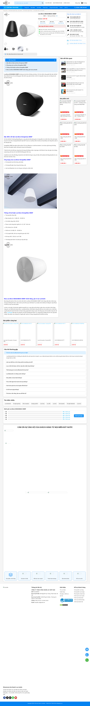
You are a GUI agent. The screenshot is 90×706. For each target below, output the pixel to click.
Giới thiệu (39, 7)
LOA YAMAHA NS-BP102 (77, 340)
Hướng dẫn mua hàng (79, 589)
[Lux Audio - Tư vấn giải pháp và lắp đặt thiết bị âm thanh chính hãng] (7, 3)
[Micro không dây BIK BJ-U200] (80, 128)
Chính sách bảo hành (78, 597)
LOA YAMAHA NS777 (59, 340)
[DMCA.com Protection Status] (64, 604)
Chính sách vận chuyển (79, 595)
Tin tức (61, 7)
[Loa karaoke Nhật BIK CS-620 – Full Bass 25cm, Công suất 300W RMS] (80, 106)
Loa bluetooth (8, 403)
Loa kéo (54, 403)
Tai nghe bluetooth (71, 403)
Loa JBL (48, 403)
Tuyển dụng (62, 591)
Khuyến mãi (48, 2)
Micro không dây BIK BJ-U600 (65, 137)
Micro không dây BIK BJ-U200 (80, 137)
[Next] (35, 29)
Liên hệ (66, 7)
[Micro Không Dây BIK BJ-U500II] (66, 150)
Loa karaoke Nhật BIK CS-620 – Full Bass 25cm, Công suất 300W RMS (80, 115)
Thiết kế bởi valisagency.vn (56, 703)
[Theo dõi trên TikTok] (7, 697)
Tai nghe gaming (16, 403)
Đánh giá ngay (78, 415)
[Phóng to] (5, 44)
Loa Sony (42, 403)
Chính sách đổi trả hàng (79, 599)
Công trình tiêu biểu (53, 7)
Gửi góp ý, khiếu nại (64, 593)
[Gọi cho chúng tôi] (13, 697)
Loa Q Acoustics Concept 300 (44, 340)
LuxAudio (9, 312)
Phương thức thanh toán (79, 593)
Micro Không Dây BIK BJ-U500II (66, 159)
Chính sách (67, 2)
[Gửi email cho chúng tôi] (10, 697)
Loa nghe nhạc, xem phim (38, 10)
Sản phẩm (33, 7)
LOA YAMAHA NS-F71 (26, 340)
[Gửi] (42, 3)
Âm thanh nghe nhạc (27, 10)
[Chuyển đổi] (5, 352)
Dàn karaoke (61, 403)
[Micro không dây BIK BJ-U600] (66, 128)
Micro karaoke (26, 403)
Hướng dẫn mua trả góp (79, 591)
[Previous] (6, 29)
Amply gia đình (34, 403)
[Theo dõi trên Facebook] (4, 697)
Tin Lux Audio (63, 589)
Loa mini (79, 403)
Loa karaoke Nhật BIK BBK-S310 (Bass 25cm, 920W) (65, 115)
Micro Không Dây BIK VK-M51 (80, 159)
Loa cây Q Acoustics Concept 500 (10, 341)
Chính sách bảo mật (78, 601)
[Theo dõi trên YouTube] (15, 697)
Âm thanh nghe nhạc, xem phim (15, 10)
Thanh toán (45, 7)
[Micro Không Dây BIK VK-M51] (80, 150)
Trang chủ (26, 7)
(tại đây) (81, 22)
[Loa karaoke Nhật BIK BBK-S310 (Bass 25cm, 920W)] (66, 106)
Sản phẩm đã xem (57, 2)
